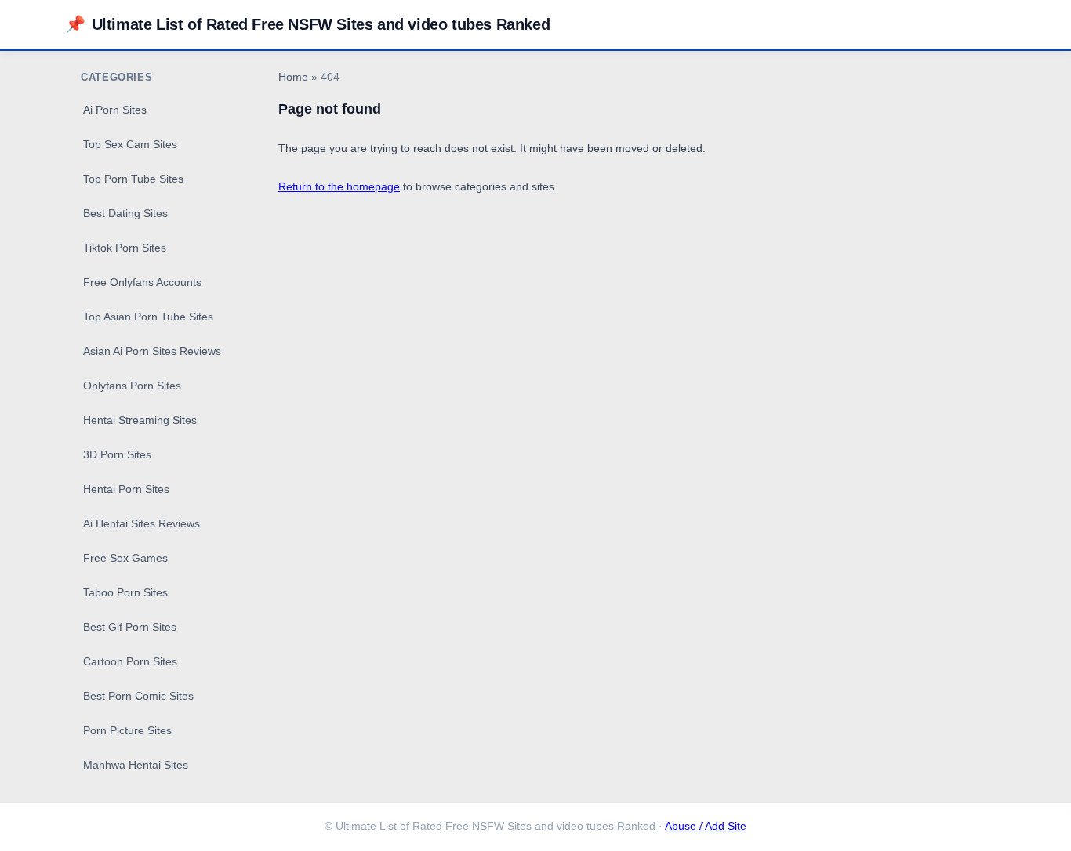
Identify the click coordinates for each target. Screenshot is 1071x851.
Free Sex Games (125, 558)
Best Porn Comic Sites (138, 696)
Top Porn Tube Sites (133, 178)
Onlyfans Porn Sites (132, 385)
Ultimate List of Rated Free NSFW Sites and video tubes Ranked (307, 24)
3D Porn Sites (117, 454)
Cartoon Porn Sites (130, 661)
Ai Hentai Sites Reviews (141, 523)
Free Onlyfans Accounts (142, 282)
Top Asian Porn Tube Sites (148, 316)
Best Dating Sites (125, 213)
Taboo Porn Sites (125, 592)
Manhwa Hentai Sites (135, 765)
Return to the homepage (339, 186)
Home (293, 77)
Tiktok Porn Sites (124, 247)
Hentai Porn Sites (126, 489)
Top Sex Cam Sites (130, 144)
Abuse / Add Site (705, 826)
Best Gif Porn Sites (129, 627)
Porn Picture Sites (127, 730)
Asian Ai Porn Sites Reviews (152, 351)
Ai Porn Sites (115, 109)
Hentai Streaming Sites (140, 420)
